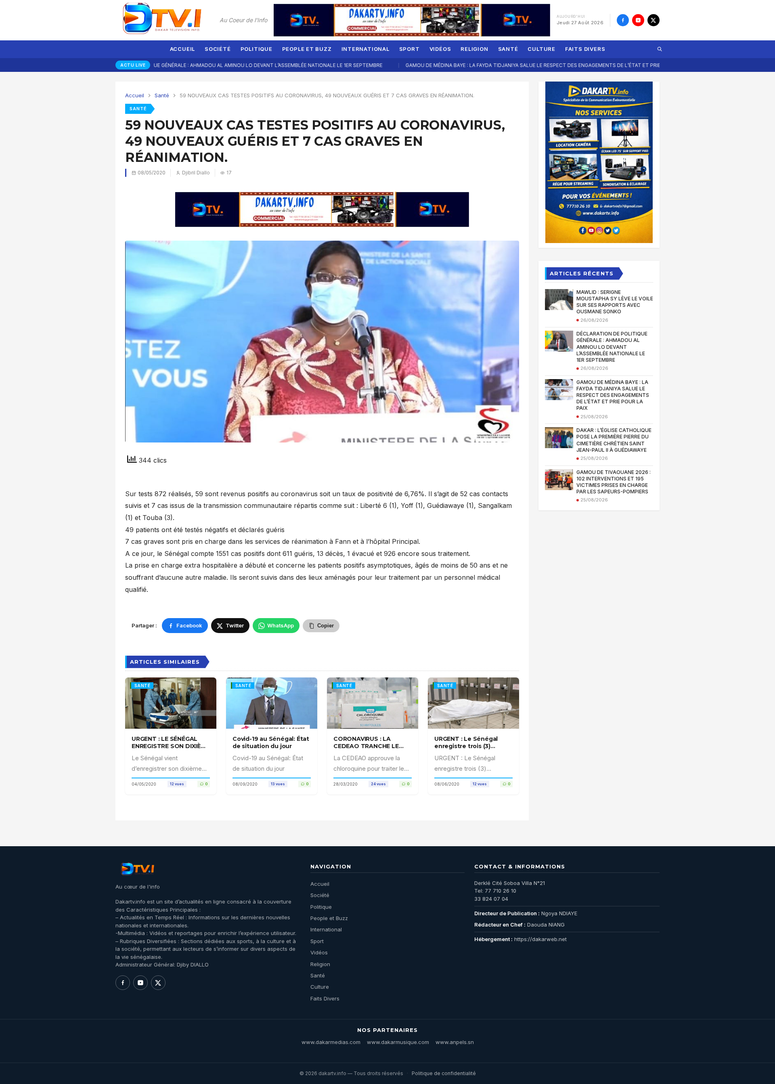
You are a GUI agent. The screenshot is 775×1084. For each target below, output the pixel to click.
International (365, 49)
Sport (409, 49)
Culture (541, 49)
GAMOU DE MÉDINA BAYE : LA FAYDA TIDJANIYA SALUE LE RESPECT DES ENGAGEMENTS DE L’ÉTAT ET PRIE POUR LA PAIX (512, 65)
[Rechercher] (659, 49)
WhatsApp (280, 625)
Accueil (182, 49)
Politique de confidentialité (444, 1073)
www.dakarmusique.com (398, 1042)
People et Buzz (307, 49)
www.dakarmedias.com (331, 1042)
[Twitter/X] (653, 20)
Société (217, 49)
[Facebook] (623, 20)
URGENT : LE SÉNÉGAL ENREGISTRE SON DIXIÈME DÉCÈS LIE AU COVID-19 (170, 746)
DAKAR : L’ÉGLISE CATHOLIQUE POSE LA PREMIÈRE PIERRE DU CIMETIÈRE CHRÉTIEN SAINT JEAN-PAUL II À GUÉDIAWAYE (613, 440)
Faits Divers (585, 49)
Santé (508, 49)
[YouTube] (638, 20)
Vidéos (440, 49)
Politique (256, 49)
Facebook (189, 625)
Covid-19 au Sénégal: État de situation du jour (270, 742)
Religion (474, 49)
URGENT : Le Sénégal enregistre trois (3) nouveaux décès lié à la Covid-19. (469, 750)
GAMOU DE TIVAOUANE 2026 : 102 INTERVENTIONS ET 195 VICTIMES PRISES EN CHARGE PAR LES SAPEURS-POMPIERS (613, 482)
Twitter (235, 625)
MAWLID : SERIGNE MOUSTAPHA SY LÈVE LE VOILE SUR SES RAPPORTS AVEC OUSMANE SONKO (614, 302)
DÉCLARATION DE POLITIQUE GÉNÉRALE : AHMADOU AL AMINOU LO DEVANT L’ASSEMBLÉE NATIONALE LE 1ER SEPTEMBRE (198, 65)
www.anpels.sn (455, 1042)
